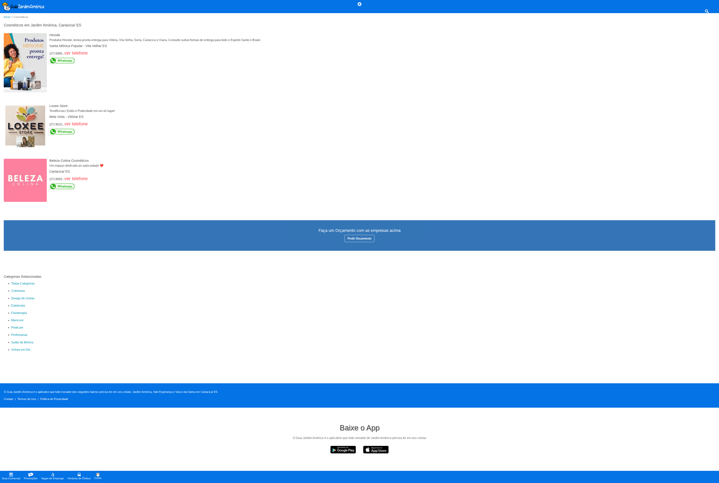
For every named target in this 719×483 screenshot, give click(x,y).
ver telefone (76, 52)
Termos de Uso (26, 399)
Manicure (17, 320)
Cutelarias (18, 290)
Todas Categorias (23, 283)
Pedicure (17, 327)
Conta (97, 477)
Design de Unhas (22, 298)
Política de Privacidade (54, 399)
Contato (8, 399)
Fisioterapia (19, 313)
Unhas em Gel (20, 349)
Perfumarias (19, 334)
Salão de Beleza (22, 342)
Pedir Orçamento (359, 238)
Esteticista (18, 305)
